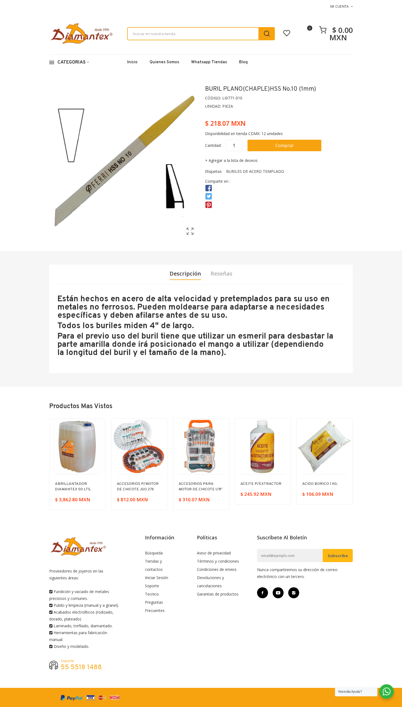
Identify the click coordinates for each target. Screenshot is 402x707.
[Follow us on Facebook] (208, 188)
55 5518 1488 (81, 667)
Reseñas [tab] (221, 273)
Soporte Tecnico (152, 590)
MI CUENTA (339, 6)
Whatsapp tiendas (209, 62)
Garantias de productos (217, 594)
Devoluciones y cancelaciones (210, 581)
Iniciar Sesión (156, 577)
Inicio (132, 62)
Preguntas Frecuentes (155, 606)
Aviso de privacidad (214, 553)
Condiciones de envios (217, 569)
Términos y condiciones (218, 561)
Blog (243, 62)
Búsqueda (154, 553)
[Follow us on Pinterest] (208, 204)
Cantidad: (213, 145)
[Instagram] (293, 592)
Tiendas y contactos (154, 565)
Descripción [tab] (185, 273)
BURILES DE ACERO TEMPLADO (255, 171)
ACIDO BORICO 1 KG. (320, 484)
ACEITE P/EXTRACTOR (260, 484)
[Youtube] (278, 592)
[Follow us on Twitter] (208, 196)
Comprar (284, 145)
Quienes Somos (164, 62)
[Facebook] (262, 592)
